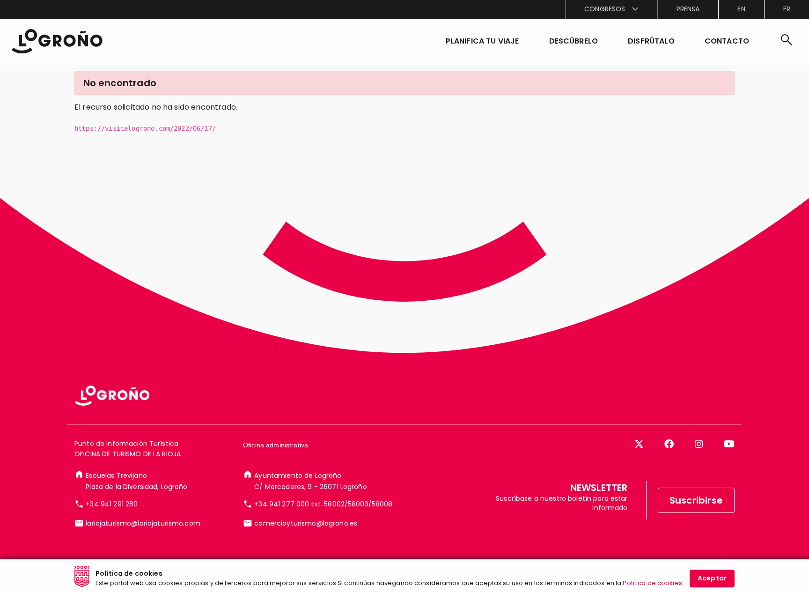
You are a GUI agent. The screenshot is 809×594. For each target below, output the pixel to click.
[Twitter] (639, 444)
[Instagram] (699, 444)
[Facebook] (669, 444)
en (741, 9)
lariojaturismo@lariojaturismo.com (143, 523)
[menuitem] (611, 9)
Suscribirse (696, 500)
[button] (573, 41)
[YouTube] (729, 444)
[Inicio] (57, 41)
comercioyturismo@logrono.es (305, 523)
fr (786, 9)
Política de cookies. (653, 582)
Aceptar (712, 578)
